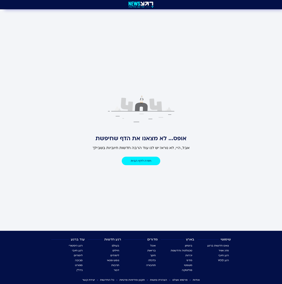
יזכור (116, 270)
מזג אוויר (224, 250)
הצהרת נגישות (158, 280)
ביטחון (188, 245)
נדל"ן (80, 270)
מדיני (189, 260)
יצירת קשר (88, 280)
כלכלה (152, 260)
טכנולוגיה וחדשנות (181, 250)
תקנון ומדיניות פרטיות (132, 280)
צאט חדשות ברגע (218, 245)
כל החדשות (107, 280)
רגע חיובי (223, 255)
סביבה (79, 260)
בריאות (151, 250)
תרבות (115, 265)
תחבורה (151, 265)
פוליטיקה (187, 270)
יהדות (188, 255)
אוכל (153, 245)
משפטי (188, 265)
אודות (196, 280)
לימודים (114, 255)
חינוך (153, 255)
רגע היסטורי (76, 245)
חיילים (115, 250)
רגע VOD (223, 260)
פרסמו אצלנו (180, 280)
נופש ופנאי (113, 260)
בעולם (115, 245)
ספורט (79, 265)
